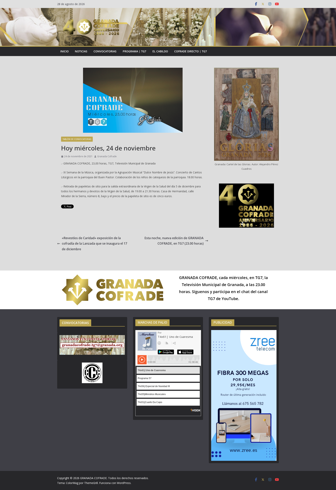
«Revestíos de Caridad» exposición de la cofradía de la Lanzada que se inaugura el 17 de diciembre (94, 243)
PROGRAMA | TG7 (134, 51)
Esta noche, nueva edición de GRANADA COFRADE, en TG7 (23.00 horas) (174, 241)
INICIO (64, 51)
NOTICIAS (81, 51)
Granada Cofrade (107, 156)
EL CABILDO (160, 51)
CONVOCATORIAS (105, 51)
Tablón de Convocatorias (77, 139)
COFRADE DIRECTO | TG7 (190, 51)
